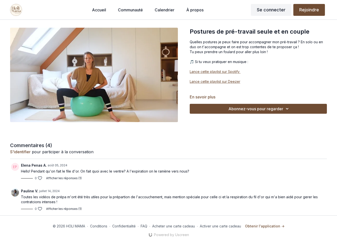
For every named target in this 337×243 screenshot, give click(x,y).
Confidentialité (124, 226)
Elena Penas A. (34, 165)
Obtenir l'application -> (264, 226)
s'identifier (20, 151)
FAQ (144, 226)
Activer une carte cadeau (220, 226)
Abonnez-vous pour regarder (255, 108)
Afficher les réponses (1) (64, 178)
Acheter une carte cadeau (173, 226)
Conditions (98, 226)
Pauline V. (29, 191)
